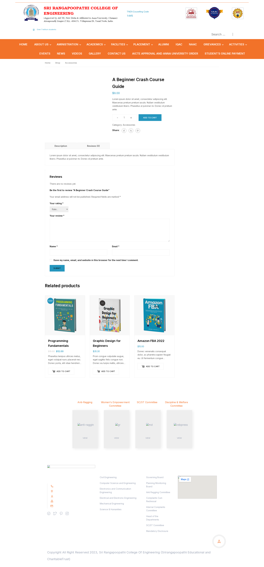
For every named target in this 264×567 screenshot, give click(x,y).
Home (23, 44)
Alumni (163, 44)
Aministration (67, 44)
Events (44, 53)
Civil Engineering (108, 477)
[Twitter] (131, 130)
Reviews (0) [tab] (93, 146)
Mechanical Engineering (112, 503)
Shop (57, 63)
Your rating (56, 203)
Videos (77, 53)
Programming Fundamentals (58, 343)
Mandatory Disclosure (157, 531)
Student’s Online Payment (225, 53)
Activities (236, 44)
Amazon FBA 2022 (151, 341)
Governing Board (154, 477)
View (85, 438)
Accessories (71, 63)
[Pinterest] (138, 130)
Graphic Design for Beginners (107, 343)
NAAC (193, 44)
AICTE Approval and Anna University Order (165, 53)
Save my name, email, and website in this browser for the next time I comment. (95, 260)
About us (41, 44)
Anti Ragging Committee (158, 492)
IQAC (179, 44)
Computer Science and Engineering (118, 483)
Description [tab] (61, 146)
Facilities (118, 44)
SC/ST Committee (155, 525)
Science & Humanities (110, 509)
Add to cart (150, 117)
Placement (141, 44)
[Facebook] (124, 130)
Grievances (212, 44)
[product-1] (76, 107)
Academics (94, 44)
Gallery (95, 53)
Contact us (116, 53)
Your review (57, 215)
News (61, 53)
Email (115, 246)
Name (54, 246)
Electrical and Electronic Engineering (118, 498)
